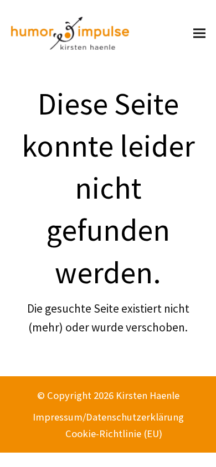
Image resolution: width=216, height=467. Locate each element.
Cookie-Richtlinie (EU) (113, 433)
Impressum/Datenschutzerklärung (108, 417)
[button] (199, 33)
